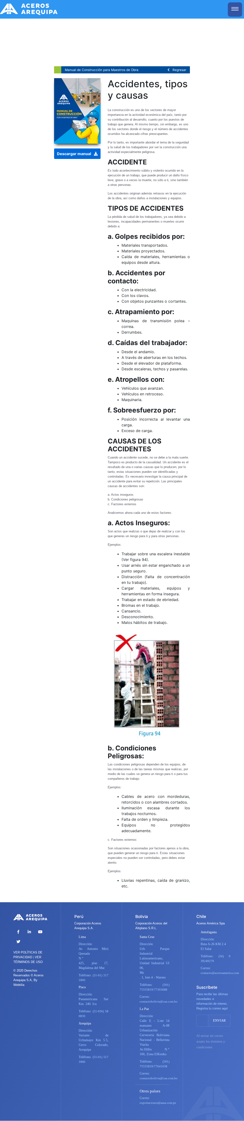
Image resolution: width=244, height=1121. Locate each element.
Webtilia (18, 985)
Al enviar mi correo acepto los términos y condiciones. (210, 1041)
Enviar (219, 1020)
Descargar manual (75, 153)
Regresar (178, 70)
